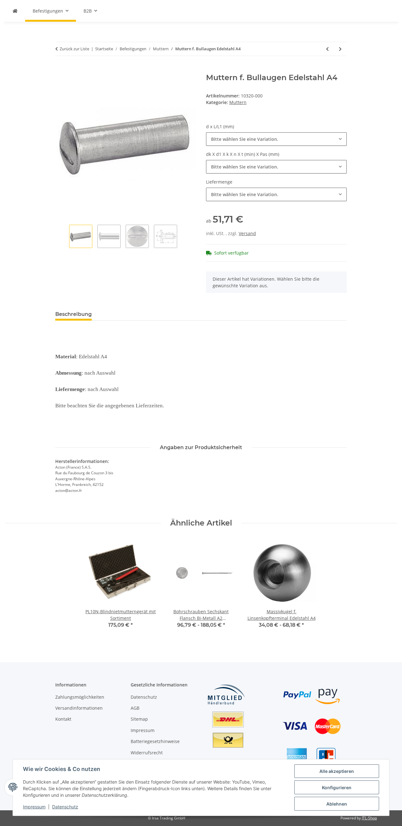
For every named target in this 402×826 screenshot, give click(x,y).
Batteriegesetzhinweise (155, 741)
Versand (247, 233)
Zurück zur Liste (74, 49)
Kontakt (63, 719)
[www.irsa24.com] (15, 11)
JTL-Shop (369, 818)
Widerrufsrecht (147, 753)
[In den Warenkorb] (60, 69)
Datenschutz (65, 806)
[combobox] (276, 139)
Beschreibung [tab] (73, 314)
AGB (135, 708)
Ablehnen (336, 804)
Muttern (238, 102)
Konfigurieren (336, 787)
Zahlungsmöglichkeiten (79, 697)
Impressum (34, 806)
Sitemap (139, 719)
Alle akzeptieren (336, 771)
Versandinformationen (79, 708)
